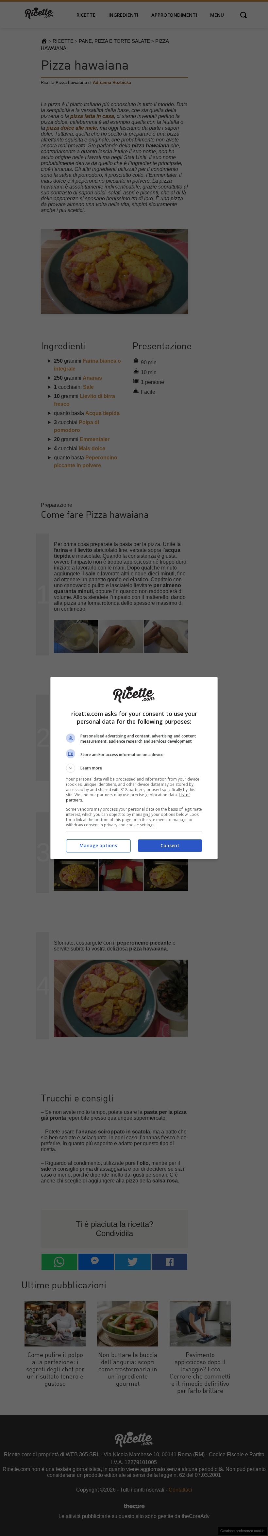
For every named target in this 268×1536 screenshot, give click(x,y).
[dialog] (134, 768)
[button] (134, 768)
